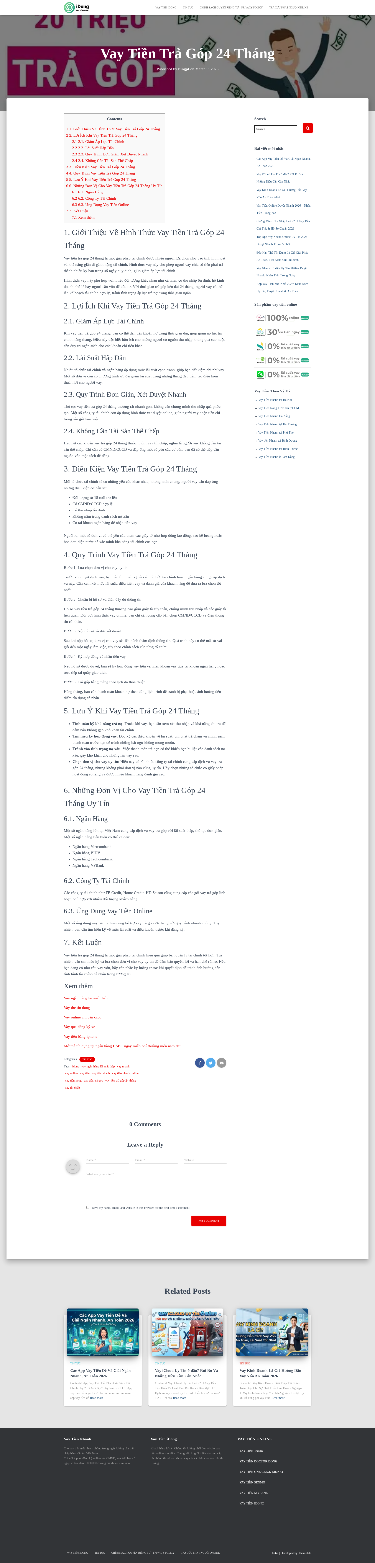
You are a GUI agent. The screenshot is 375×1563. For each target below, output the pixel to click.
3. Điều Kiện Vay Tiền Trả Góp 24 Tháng (100, 167)
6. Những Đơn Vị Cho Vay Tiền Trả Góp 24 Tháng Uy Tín (114, 186)
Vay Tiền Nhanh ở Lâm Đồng (276, 456)
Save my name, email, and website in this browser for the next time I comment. (141, 1207)
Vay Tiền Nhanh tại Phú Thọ (276, 432)
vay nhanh (123, 1066)
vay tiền (85, 1073)
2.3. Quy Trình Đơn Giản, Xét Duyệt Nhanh (110, 154)
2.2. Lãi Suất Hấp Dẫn (93, 148)
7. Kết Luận (77, 211)
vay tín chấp (72, 1087)
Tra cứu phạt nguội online (288, 7)
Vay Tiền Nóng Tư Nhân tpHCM (278, 408)
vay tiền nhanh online (125, 1073)
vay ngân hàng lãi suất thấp (98, 1066)
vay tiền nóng (73, 1080)
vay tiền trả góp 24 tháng (120, 1080)
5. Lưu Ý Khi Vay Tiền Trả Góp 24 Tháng (101, 179)
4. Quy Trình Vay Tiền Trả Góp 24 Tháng (100, 173)
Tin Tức (188, 7)
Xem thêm (83, 217)
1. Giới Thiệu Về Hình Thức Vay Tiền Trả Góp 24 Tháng (113, 129)
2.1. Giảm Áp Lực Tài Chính (98, 141)
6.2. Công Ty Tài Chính (94, 198)
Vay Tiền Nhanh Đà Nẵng (274, 416)
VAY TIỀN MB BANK (254, 1493)
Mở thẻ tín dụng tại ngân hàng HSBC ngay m (122, 1046)
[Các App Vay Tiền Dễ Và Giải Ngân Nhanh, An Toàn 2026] (103, 1332)
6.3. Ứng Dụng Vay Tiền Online (100, 204)
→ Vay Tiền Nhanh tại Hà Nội (273, 399)
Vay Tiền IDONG (165, 7)
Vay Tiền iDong (252, 1503)
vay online (71, 1073)
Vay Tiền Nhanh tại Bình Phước (278, 448)
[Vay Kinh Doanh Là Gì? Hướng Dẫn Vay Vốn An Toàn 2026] (272, 1332)
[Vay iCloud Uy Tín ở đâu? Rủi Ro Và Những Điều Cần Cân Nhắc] (187, 1332)
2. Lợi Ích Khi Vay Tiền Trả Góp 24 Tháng (101, 135)
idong (75, 1066)
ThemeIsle (304, 1553)
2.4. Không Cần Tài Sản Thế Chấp (102, 160)
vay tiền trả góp (93, 1080)
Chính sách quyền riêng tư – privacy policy (231, 7)
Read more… (98, 1398)
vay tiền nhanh (101, 1073)
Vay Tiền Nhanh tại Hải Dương (277, 424)
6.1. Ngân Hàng (87, 192)
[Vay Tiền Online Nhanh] (76, 7)
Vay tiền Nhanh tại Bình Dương (277, 440)
